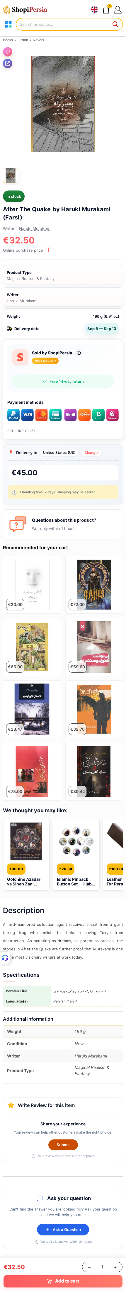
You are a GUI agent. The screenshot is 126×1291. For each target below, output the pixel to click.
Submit (63, 1144)
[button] (117, 9)
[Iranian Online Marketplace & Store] (28, 9)
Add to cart (67, 1281)
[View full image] (63, 104)
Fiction (23, 40)
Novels (38, 40)
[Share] (7, 63)
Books (8, 40)
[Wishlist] (7, 51)
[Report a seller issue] (79, 353)
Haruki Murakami (35, 228)
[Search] (115, 24)
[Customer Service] (5, 957)
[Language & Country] (94, 9)
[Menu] (8, 24)
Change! (91, 452)
